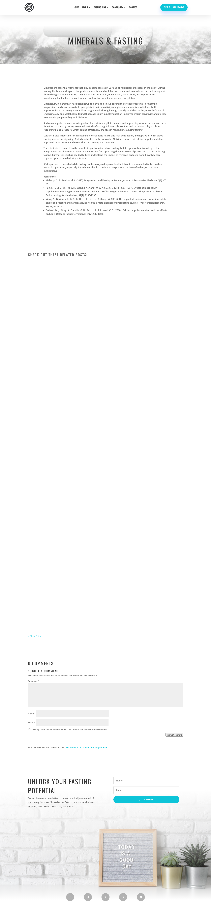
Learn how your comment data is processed (87, 747)
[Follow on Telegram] (88, 897)
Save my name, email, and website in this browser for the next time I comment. (69, 729)
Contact (133, 7)
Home (76, 7)
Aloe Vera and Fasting (47, 613)
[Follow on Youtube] (141, 897)
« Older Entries (35, 636)
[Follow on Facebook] (70, 897)
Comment (33, 681)
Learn (85, 7)
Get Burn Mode (173, 7)
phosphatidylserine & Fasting (53, 366)
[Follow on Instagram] (123, 897)
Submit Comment (174, 735)
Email (31, 722)
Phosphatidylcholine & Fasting (54, 490)
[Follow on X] (105, 897)
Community (117, 7)
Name (31, 713)
